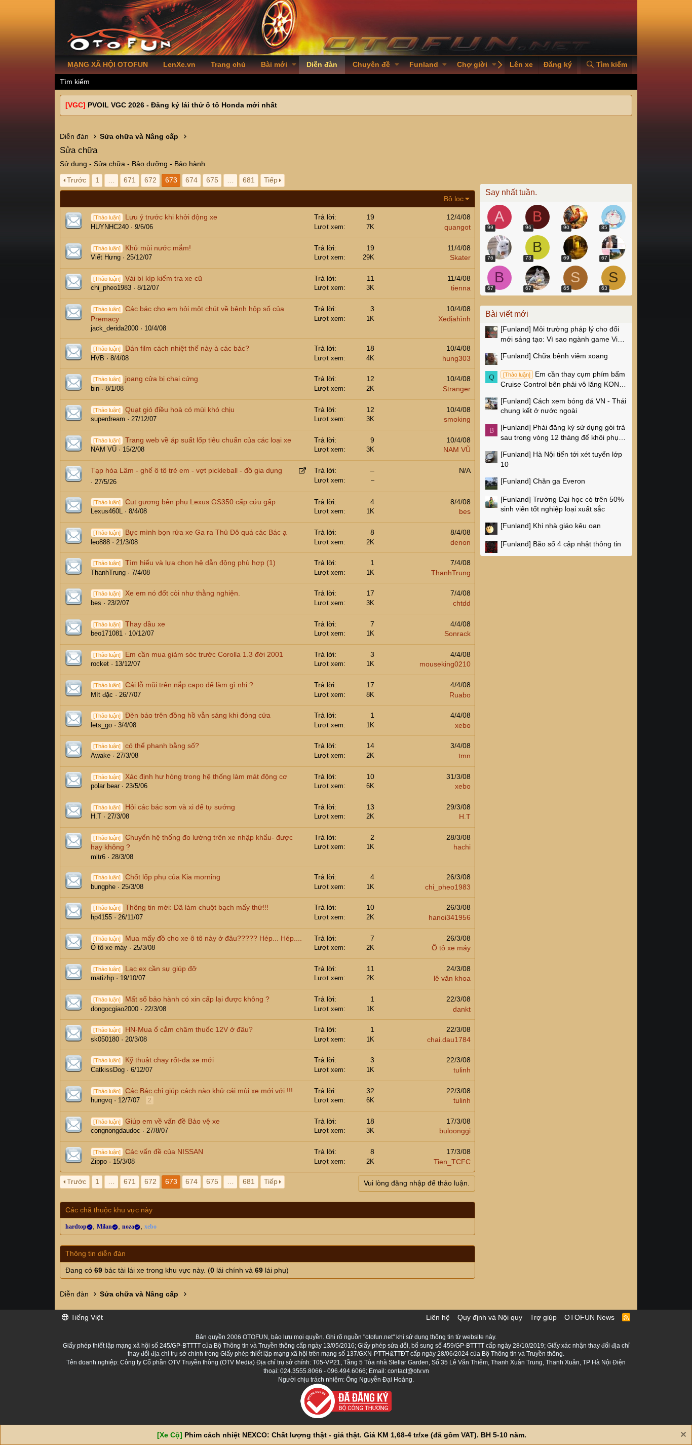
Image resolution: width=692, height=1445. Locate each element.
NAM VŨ (104, 449)
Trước (76, 180)
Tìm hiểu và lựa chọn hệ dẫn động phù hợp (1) (200, 563)
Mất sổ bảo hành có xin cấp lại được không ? (197, 999)
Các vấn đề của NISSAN (164, 1151)
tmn (464, 756)
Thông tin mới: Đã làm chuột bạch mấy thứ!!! (196, 907)
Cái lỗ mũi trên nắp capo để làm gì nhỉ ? (189, 685)
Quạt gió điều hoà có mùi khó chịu (180, 409)
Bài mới (274, 64)
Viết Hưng (106, 257)
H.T (96, 816)
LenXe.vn (179, 64)
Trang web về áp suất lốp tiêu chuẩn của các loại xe (208, 440)
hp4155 (101, 917)
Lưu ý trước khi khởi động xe (171, 217)
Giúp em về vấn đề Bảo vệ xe (172, 1121)
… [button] (111, 180)
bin (95, 388)
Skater (460, 257)
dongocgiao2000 (114, 1009)
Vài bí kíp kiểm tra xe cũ (163, 278)
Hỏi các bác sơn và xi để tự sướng (180, 807)
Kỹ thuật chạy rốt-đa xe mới (169, 1060)
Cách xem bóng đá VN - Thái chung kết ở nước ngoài (563, 406)
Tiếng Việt (86, 1317)
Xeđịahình (454, 319)
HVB (97, 358)
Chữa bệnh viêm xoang (554, 356)
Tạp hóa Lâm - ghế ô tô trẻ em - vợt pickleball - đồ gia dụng (186, 470)
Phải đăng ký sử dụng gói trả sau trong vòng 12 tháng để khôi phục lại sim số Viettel (563, 432)
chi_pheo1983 (111, 287)
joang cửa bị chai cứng (161, 379)
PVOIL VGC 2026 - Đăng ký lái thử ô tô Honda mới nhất (182, 105)
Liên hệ (438, 1317)
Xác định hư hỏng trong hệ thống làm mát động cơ (206, 776)
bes (465, 511)
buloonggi (455, 1131)
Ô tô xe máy (109, 947)
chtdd (462, 603)
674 (191, 180)
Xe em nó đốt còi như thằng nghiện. (182, 593)
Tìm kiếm (75, 82)
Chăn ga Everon (543, 481)
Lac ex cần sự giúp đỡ (161, 969)
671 (130, 180)
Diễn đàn (321, 64)
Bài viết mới (506, 314)
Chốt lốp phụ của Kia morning (172, 877)
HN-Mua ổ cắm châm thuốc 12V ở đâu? (189, 1029)
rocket (100, 664)
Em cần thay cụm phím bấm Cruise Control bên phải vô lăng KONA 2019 (563, 379)
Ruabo (460, 695)
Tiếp (271, 180)
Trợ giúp (543, 1317)
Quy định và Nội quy (489, 1317)
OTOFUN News (589, 1317)
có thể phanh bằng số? (162, 746)
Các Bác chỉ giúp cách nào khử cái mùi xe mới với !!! (209, 1091)
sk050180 (105, 1039)
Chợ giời (472, 64)
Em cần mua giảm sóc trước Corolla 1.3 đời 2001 (204, 654)
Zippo (99, 1161)
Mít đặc (102, 694)
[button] (294, 65)
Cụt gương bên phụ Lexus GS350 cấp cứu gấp (200, 502)
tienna (461, 288)
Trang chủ (228, 64)
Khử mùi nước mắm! (158, 248)
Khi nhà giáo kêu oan (551, 526)
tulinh (462, 1070)
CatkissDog (108, 1069)
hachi (462, 847)
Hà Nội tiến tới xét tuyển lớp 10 (561, 459)
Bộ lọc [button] (454, 199)
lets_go (101, 725)
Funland (423, 64)
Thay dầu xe (145, 624)
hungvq (101, 1100)
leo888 (100, 542)
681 (249, 180)
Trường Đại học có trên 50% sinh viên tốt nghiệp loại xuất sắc (562, 504)
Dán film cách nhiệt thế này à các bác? (187, 348)
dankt (462, 1009)
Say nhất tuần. (511, 192)
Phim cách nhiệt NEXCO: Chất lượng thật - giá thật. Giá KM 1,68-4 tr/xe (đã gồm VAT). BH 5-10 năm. (355, 1435)
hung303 (456, 358)
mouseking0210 (445, 664)
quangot (457, 227)
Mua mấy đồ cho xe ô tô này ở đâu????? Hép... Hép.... (213, 938)
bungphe (103, 887)
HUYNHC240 (110, 227)
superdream (108, 419)
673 (171, 180)
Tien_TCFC (452, 1162)
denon (460, 542)
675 (212, 180)
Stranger (457, 389)
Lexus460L (107, 511)
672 (150, 180)
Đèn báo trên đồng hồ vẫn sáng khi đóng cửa (198, 715)
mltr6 (98, 857)
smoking (457, 419)
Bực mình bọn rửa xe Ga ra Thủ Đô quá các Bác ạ (206, 532)
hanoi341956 (450, 917)
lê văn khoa (452, 978)
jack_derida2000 (114, 328)
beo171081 (107, 633)
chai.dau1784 (449, 1039)
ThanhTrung (108, 572)
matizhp (102, 978)
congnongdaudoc (115, 1130)
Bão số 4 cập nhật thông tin (561, 544)
